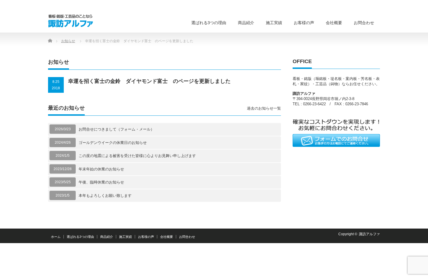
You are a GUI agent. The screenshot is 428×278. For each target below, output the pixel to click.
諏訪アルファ (369, 234)
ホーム (56, 236)
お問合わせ (364, 22)
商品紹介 (246, 22)
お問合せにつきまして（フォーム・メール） (116, 129)
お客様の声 (304, 22)
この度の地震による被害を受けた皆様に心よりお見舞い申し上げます (137, 156)
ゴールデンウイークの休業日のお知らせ (113, 142)
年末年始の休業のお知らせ (101, 169)
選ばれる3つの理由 (208, 22)
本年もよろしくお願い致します (105, 195)
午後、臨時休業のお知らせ (101, 182)
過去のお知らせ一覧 (264, 108)
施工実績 (274, 22)
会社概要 (334, 22)
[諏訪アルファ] (70, 20)
